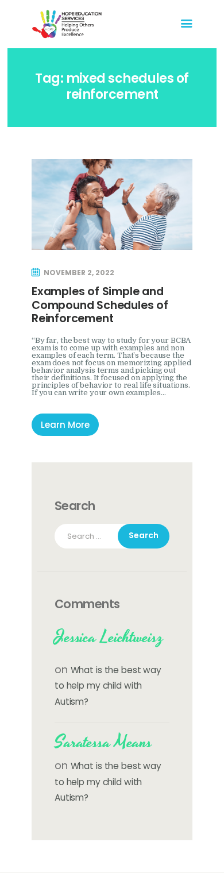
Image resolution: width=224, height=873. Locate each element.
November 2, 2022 (79, 272)
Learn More (65, 425)
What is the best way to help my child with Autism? (108, 686)
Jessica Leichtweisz (109, 637)
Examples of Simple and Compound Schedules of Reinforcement (100, 305)
